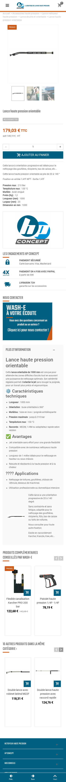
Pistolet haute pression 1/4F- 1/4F (48, 600)
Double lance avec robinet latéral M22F (17, 691)
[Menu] (7, 5)
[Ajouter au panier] (27, 592)
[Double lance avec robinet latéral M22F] (18, 672)
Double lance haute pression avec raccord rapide (48, 693)
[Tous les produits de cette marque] (33, 230)
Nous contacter (13, 298)
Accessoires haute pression (25, 13)
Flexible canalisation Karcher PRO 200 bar (17, 602)
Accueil (6, 13)
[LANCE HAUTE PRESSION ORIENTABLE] (18, 93)
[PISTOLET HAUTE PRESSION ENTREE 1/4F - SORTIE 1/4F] (48, 581)
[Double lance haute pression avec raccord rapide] (48, 672)
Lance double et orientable (33, 17)
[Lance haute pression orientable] (33, 93)
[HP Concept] (33, 5)
